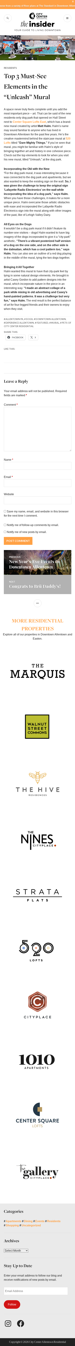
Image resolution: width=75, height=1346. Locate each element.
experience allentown (19, 322)
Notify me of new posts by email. (27, 532)
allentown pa (14, 319)
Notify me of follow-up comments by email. (33, 525)
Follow (12, 1304)
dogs (29, 319)
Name (8, 459)
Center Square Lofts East (29, 121)
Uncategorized (31, 1225)
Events (39, 1221)
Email (8, 476)
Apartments (13, 1221)
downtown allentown (50, 319)
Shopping (12, 1225)
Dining (28, 1221)
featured (42, 322)
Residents (10, 68)
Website (9, 494)
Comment (11, 404)
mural (55, 322)
